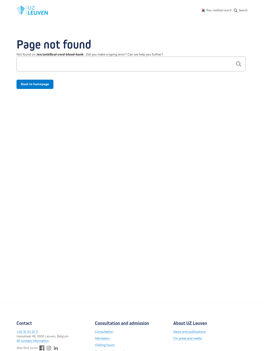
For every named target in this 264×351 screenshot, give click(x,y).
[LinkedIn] (55, 347)
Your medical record (218, 10)
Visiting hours (104, 344)
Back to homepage (35, 84)
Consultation (104, 331)
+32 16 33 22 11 (27, 331)
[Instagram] (48, 348)
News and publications (189, 331)
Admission (102, 338)
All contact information (32, 340)
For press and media (187, 338)
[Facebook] (41, 347)
